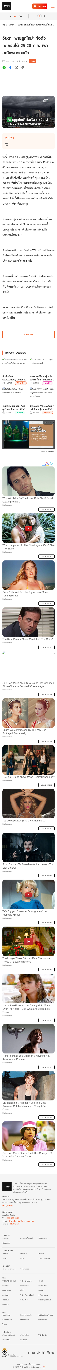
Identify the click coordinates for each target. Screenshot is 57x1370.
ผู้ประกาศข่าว (43, 1238)
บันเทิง (22, 1290)
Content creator (9, 1268)
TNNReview (43, 1335)
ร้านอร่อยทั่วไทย (8, 1335)
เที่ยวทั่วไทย (24, 1335)
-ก (10, 16)
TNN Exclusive (26, 1280)
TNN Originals (44, 1258)
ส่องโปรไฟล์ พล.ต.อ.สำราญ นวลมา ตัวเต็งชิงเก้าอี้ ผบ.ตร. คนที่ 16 (14, 378)
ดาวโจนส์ (5, 1299)
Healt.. (47, 383)
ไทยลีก (4, 1324)
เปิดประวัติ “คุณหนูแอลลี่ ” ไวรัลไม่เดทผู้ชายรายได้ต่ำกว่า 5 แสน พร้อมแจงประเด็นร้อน (42, 407)
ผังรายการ (6, 1243)
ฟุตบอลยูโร (24, 1319)
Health (41, 1253)
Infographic (43, 1295)
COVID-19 (24, 1299)
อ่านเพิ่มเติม (28, 334)
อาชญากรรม (7, 1290)
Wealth (23, 1253)
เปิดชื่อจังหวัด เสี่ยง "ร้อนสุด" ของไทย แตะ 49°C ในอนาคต (14, 407)
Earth (11, 25)
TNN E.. (21, 383)
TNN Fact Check (27, 1295)
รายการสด (6, 1238)
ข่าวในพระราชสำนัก (9, 1280)
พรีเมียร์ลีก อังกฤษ (45, 1315)
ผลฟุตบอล (6, 1315)
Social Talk (43, 1285)
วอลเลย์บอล (7, 1319)
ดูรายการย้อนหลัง (26, 1238)
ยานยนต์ (5, 1295)
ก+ (20, 16)
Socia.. (47, 412)
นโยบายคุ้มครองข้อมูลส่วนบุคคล (28, 1364)
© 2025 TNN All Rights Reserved (26, 1367)
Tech (4, 1258)
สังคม (40, 1280)
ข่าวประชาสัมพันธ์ (44, 1299)
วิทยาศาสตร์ (24, 1285)
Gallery (5, 1304)
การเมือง (5, 1285)
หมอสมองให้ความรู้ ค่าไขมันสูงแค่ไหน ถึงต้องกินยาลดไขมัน (41, 378)
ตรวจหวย (6, 1339)
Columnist (24, 1268)
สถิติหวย (23, 1339)
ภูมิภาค (40, 1290)
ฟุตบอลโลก (42, 1319)
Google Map (7, 1205)
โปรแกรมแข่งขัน (26, 1315)
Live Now (42, 6)
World (5, 1253)
